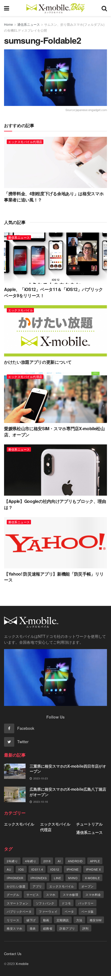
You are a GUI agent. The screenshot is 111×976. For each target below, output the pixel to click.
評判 (85, 928)
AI (59, 861)
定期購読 (63, 920)
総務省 (48, 928)
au (9, 869)
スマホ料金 (93, 894)
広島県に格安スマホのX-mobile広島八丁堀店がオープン (68, 791)
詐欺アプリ (67, 928)
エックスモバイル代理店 (25, 141)
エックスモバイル (20, 310)
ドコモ (66, 903)
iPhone (73, 869)
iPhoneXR (15, 878)
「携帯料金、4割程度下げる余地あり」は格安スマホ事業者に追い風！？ (53, 196)
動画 (46, 920)
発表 (33, 928)
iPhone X (93, 869)
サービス (32, 894)
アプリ (37, 886)
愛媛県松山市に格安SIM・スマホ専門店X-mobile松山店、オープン (54, 431)
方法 (79, 920)
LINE (57, 878)
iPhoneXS (38, 878)
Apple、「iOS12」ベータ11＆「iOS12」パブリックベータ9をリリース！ (53, 292)
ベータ (69, 911)
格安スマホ (14, 928)
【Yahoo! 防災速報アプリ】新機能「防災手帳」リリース (53, 577)
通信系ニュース (28, 24)
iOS (21, 869)
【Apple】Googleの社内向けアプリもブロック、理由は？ (55, 504)
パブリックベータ (19, 911)
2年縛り (12, 861)
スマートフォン (18, 903)
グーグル (13, 894)
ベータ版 (87, 911)
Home (8, 24)
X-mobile (92, 878)
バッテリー (86, 903)
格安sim (96, 920)
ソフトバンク (45, 903)
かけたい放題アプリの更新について (38, 362)
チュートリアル (89, 824)
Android (75, 861)
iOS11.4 (37, 869)
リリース (13, 920)
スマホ (51, 894)
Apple (95, 861)
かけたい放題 (16, 886)
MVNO (73, 878)
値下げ (31, 920)
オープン (87, 886)
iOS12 (54, 869)
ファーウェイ (48, 911)
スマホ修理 (70, 894)
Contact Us (13, 953)
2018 (46, 861)
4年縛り (30, 861)
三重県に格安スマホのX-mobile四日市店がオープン (68, 768)
